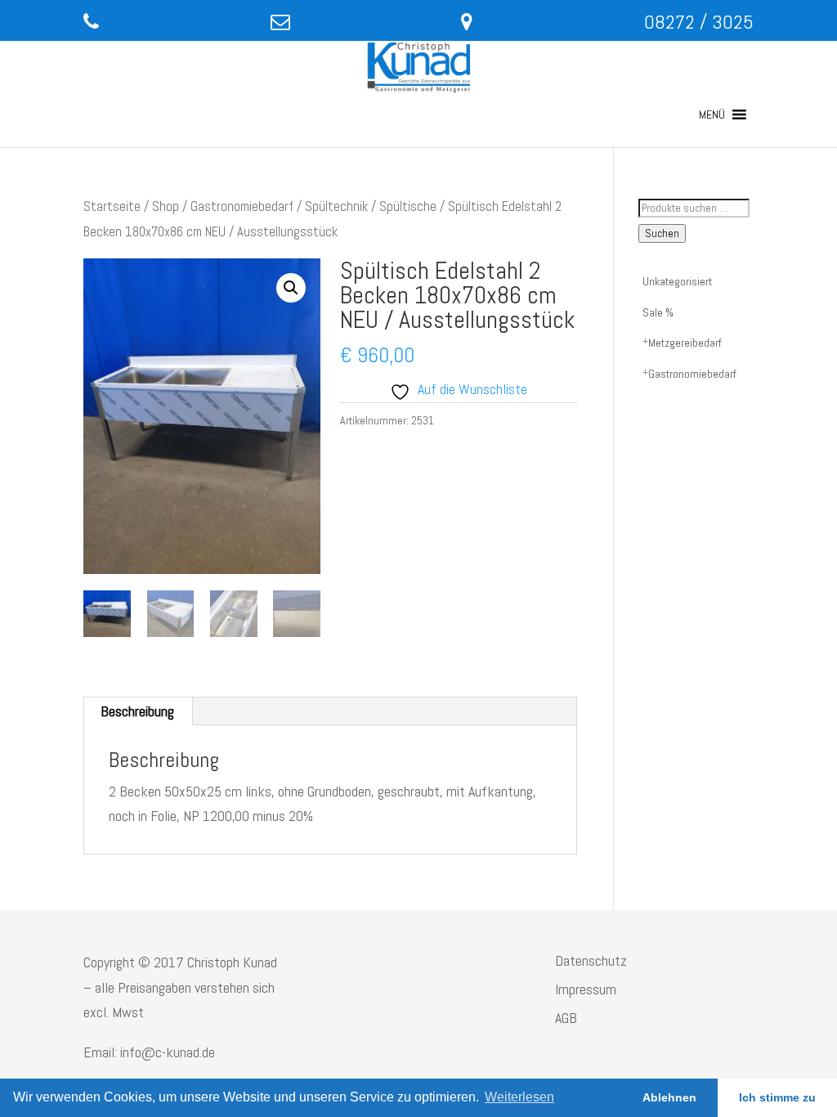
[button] (712, 114)
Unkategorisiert (677, 281)
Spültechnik (336, 206)
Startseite (112, 206)
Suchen (662, 233)
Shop (165, 206)
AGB (566, 1017)
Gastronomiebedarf (241, 206)
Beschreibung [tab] (137, 711)
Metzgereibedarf (685, 342)
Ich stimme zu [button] (777, 1097)
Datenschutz (591, 960)
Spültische (407, 206)
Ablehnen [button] (669, 1097)
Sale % (658, 312)
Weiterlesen (519, 1097)
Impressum (585, 989)
